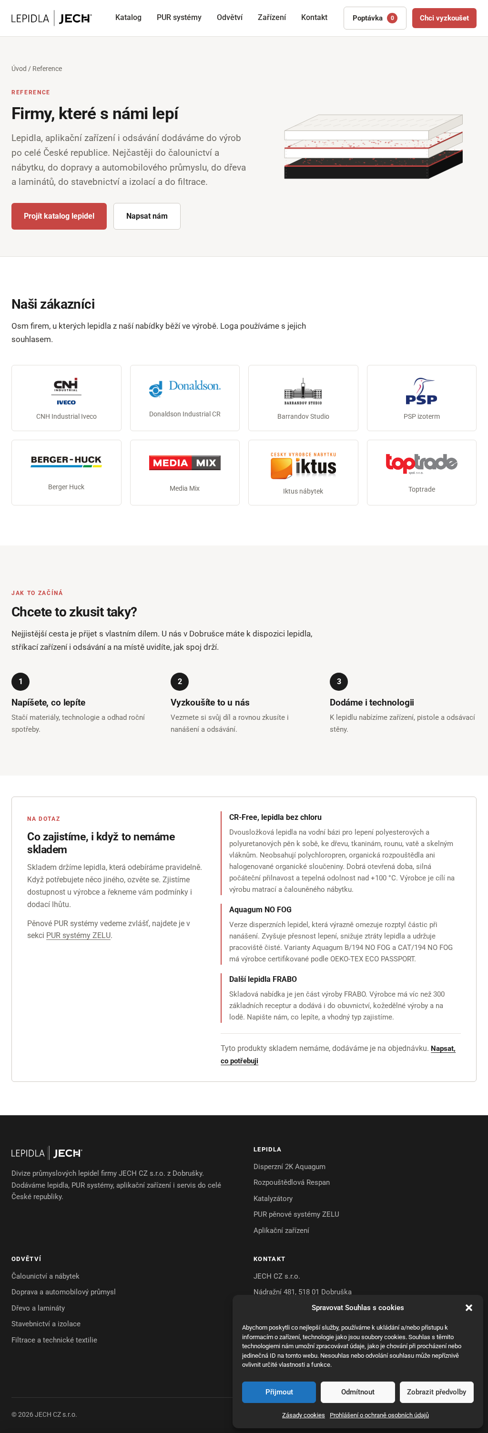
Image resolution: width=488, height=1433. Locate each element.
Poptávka (373, 18)
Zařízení (272, 17)
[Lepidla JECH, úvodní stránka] (51, 18)
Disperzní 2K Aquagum (289, 1166)
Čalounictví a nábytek (45, 1276)
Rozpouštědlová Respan (292, 1182)
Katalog (128, 17)
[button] (469, 1307)
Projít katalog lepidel (59, 216)
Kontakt (314, 17)
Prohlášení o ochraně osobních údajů (379, 1415)
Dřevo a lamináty (38, 1308)
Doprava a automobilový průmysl (63, 1292)
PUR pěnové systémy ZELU (296, 1214)
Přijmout (279, 1392)
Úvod (19, 68)
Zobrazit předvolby (436, 1392)
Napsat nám (147, 216)
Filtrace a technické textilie (54, 1340)
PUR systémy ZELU (78, 935)
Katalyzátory (273, 1198)
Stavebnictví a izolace (46, 1324)
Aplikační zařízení (281, 1230)
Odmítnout (358, 1392)
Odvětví (230, 17)
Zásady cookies (303, 1415)
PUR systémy (179, 17)
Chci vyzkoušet (444, 18)
